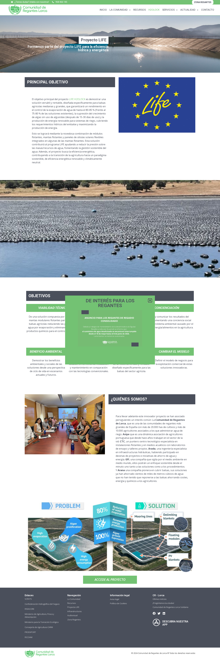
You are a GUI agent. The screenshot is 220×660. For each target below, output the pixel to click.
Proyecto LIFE (73, 607)
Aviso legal (114, 599)
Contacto (207, 9)
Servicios (168, 9)
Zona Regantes (74, 619)
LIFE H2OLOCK (77, 99)
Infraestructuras (74, 611)
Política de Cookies (118, 603)
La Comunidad (119, 9)
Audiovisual (72, 615)
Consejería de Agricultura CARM (39, 627)
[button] (150, 300)
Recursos (139, 9)
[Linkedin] (164, 613)
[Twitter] (159, 613)
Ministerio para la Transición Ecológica (42, 622)
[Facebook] (154, 613)
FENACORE (29, 609)
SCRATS (28, 599)
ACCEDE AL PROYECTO (110, 579)
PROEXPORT (30, 632)
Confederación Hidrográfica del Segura (42, 604)
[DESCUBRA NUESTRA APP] (156, 622)
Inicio (103, 9)
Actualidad (187, 9)
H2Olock (154, 9)
